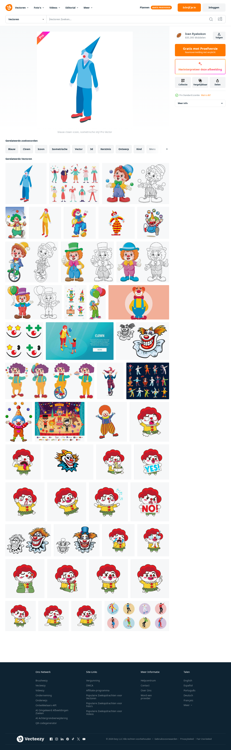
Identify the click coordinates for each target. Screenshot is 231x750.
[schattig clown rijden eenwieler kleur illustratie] (31, 262)
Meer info (183, 103)
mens (152, 149)
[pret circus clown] (68, 462)
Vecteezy (40, 685)
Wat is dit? (206, 95)
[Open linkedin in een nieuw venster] (62, 739)
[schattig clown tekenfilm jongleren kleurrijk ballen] (18, 422)
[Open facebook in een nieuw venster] (51, 739)
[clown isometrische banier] (80, 341)
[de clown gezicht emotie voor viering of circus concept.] (24, 341)
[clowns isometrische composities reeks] (136, 616)
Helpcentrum (148, 680)
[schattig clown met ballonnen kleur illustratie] (33, 302)
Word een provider (146, 697)
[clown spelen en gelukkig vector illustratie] (49, 381)
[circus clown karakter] (28, 540)
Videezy (40, 690)
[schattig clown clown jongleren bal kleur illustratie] (135, 183)
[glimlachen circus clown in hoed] (77, 540)
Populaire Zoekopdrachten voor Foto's (104, 705)
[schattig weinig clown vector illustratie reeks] (149, 422)
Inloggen (214, 7)
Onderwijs (41, 700)
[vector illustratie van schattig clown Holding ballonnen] (97, 302)
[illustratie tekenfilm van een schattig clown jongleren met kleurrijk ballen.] (15, 223)
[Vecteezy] (8, 7)
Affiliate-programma (97, 690)
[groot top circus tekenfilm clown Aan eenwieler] (110, 381)
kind (139, 149)
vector (79, 149)
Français (188, 700)
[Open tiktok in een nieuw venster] (73, 739)
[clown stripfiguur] (75, 302)
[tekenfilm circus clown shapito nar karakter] (116, 223)
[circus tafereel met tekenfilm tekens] (59, 422)
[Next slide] (164, 149)
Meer (87, 7)
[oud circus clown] (142, 341)
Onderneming (44, 695)
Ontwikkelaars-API (46, 705)
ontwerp (123, 149)
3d (91, 149)
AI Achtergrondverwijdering (52, 718)
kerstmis (106, 149)
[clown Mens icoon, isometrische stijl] (45, 223)
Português (189, 690)
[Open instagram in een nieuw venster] (56, 739)
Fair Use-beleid (204, 738)
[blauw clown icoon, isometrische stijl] (26, 183)
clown (26, 149)
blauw (11, 149)
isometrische (59, 149)
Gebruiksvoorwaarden (166, 738)
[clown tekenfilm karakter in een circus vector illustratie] (138, 302)
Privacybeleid (187, 738)
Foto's (37, 7)
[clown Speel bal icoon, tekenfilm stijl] (80, 223)
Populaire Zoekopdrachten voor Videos (104, 712)
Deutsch (188, 695)
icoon (41, 149)
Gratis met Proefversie (200, 50)
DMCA (89, 685)
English (188, 680)
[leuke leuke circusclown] (153, 223)
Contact (145, 685)
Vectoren (20, 7)
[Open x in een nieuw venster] (78, 739)
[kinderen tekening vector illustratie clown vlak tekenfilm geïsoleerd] (107, 422)
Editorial (70, 7)
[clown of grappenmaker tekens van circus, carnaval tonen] (147, 381)
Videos (53, 7)
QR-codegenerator (46, 723)
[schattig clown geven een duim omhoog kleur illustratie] (87, 262)
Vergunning (93, 680)
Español (188, 685)
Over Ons (146, 690)
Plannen (144, 7)
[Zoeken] (211, 19)
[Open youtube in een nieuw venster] (84, 739)
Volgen (219, 37)
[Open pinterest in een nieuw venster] (67, 739)
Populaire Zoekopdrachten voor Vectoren (104, 697)
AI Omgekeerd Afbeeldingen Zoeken (52, 712)
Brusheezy (42, 680)
